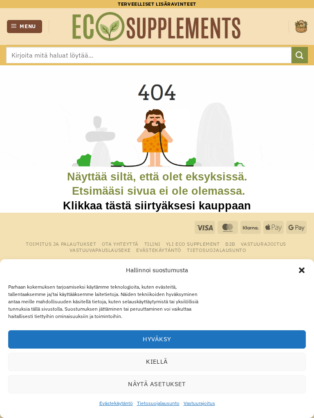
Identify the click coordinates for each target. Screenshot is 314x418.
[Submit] (300, 55)
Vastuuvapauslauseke (100, 250)
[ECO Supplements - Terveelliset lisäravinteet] (157, 26)
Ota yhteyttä (120, 243)
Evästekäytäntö (116, 403)
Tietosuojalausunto (158, 403)
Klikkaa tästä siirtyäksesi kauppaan (157, 205)
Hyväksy (157, 339)
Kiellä (157, 361)
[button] (302, 270)
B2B (230, 243)
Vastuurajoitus (199, 403)
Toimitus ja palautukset (61, 243)
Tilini (152, 243)
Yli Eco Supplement (193, 243)
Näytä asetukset (157, 384)
